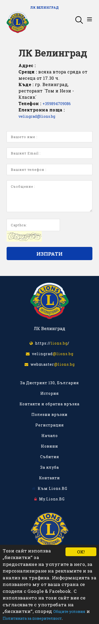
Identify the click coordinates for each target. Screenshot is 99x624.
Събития (49, 456)
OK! (81, 552)
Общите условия (69, 611)
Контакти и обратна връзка (49, 403)
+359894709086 (57, 103)
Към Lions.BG (51, 488)
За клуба (49, 467)
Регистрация (49, 425)
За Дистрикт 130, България (49, 382)
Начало (49, 435)
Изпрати (49, 253)
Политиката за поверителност (32, 618)
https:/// (51, 343)
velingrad (51, 353)
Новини (49, 446)
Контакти (49, 477)
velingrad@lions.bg (36, 116)
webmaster (52, 364)
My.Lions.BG (51, 498)
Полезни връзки (49, 414)
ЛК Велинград (44, 7)
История (49, 393)
